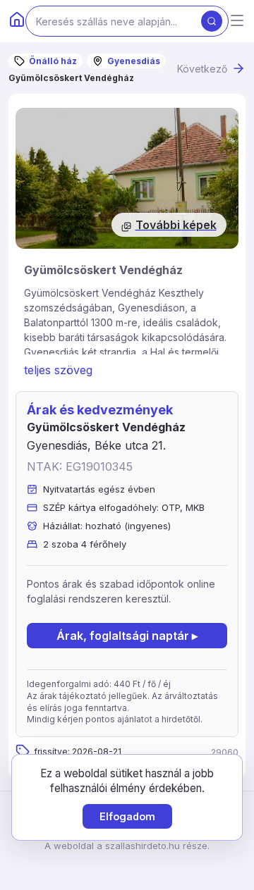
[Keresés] (211, 21)
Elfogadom (127, 816)
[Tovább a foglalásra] (127, 178)
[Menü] (237, 21)
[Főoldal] (16, 21)
